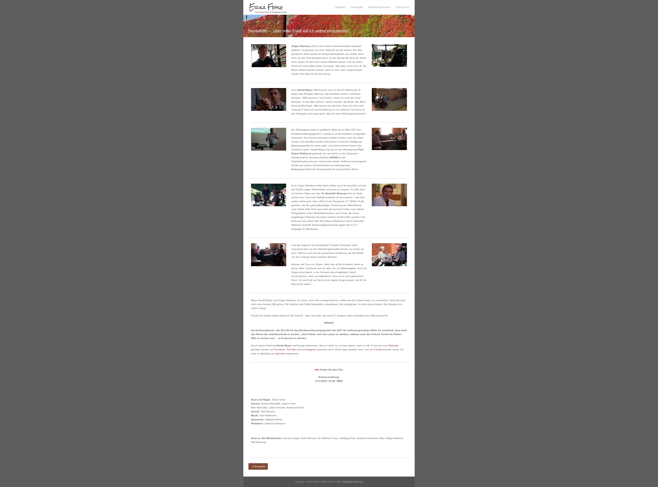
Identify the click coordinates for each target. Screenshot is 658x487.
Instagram (311, 349)
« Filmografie (258, 466)
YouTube (291, 349)
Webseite (393, 345)
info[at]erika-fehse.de (352, 481)
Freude (378, 349)
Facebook (279, 349)
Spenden (280, 353)
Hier (317, 369)
